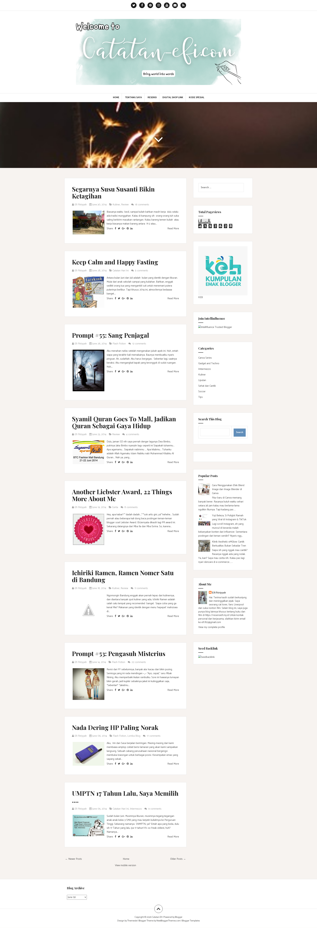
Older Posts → (178, 859)
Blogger (178, 917)
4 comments (133, 434)
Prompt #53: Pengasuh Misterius (118, 653)
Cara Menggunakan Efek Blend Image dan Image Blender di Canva (228, 489)
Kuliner (116, 205)
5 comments (142, 271)
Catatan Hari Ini (121, 271)
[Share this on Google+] (123, 228)
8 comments (131, 507)
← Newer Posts (73, 859)
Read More (173, 228)
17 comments (154, 736)
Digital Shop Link (172, 97)
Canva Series (205, 358)
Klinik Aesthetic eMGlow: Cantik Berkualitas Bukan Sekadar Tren (229, 544)
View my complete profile (211, 627)
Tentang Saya (133, 97)
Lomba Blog (133, 736)
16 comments (142, 205)
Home (116, 97)
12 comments (139, 344)
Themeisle (132, 921)
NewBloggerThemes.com (168, 921)
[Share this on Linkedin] (131, 228)
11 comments (142, 588)
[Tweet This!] (119, 228)
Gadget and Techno (208, 363)
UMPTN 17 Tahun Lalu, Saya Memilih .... (125, 796)
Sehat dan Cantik (207, 386)
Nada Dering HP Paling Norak (115, 727)
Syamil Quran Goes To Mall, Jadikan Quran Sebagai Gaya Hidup (124, 422)
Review (125, 205)
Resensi (152, 97)
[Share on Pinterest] (128, 228)
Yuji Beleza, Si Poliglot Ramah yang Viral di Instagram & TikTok (229, 517)
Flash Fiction (119, 344)
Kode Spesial (196, 97)
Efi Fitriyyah (219, 592)
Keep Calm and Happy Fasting (115, 262)
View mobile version (125, 865)
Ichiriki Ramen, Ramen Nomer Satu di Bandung (123, 576)
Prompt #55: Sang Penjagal (110, 335)
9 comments (155, 809)
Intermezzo (136, 809)
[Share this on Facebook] (115, 228)
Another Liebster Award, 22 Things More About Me (122, 495)
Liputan (202, 380)
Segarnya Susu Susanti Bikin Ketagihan (113, 192)
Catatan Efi (157, 917)
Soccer (202, 391)
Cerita (115, 507)
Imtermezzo (204, 369)
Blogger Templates (191, 921)
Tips (200, 397)
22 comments (139, 662)
